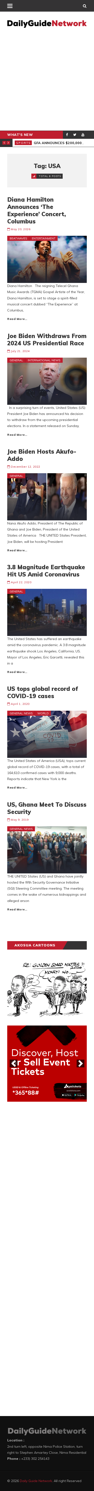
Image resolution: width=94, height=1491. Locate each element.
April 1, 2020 (20, 704)
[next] (80, 1063)
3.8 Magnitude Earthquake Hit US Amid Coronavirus (46, 570)
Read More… (17, 319)
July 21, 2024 (20, 351)
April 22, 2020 (21, 582)
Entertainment (43, 238)
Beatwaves (18, 238)
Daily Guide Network (36, 1481)
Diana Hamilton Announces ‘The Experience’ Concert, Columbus (36, 210)
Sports (23, 143)
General (16, 360)
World (43, 713)
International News (44, 360)
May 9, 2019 (20, 819)
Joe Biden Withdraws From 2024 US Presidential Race (47, 339)
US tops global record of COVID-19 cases (42, 692)
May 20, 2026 (20, 229)
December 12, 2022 (25, 466)
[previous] (13, 1063)
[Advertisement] (47, 81)
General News (21, 713)
